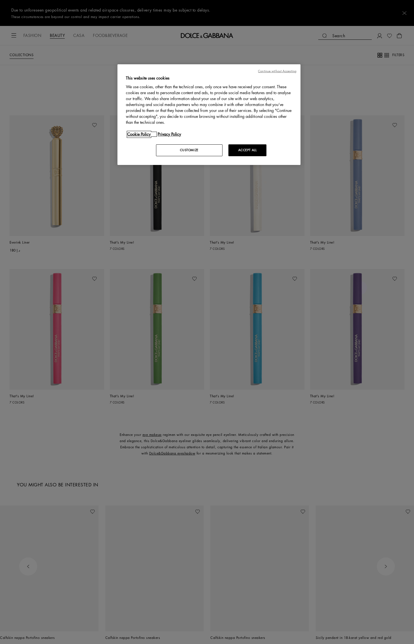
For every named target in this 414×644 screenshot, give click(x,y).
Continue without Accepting (277, 71)
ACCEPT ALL (247, 150)
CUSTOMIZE (189, 150)
